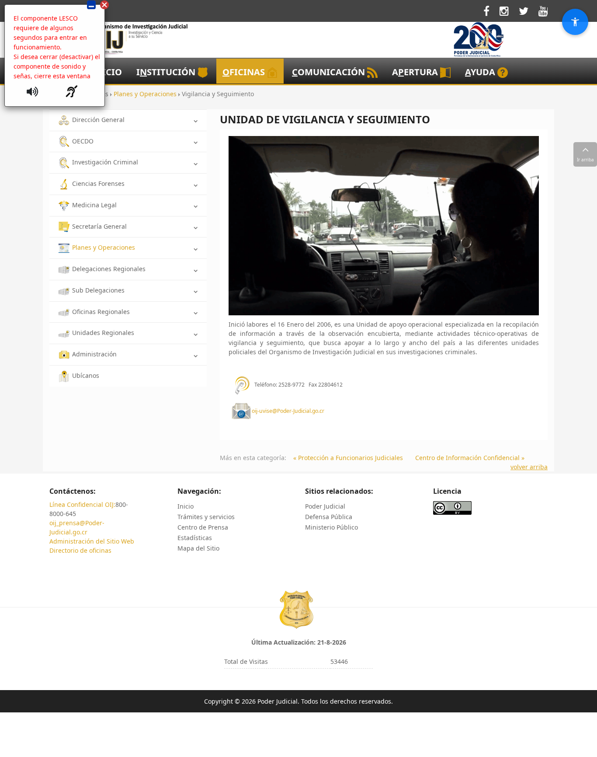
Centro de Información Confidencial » (469, 458)
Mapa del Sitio (198, 548)
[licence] (452, 507)
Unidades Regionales (103, 332)
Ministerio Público (331, 527)
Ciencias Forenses (98, 183)
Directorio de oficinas (80, 550)
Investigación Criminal (105, 162)
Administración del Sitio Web (91, 541)
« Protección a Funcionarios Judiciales (348, 458)
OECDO (83, 141)
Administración (94, 354)
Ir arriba (585, 160)
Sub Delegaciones (98, 290)
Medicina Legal (94, 205)
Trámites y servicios (206, 517)
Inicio (185, 506)
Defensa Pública (328, 517)
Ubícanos (85, 375)
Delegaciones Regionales (109, 269)
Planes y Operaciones (103, 247)
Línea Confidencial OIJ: (82, 504)
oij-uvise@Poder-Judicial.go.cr (288, 411)
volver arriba (529, 467)
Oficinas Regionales (101, 311)
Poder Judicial (325, 506)
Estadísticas (194, 538)
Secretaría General (99, 226)
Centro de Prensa (202, 527)
